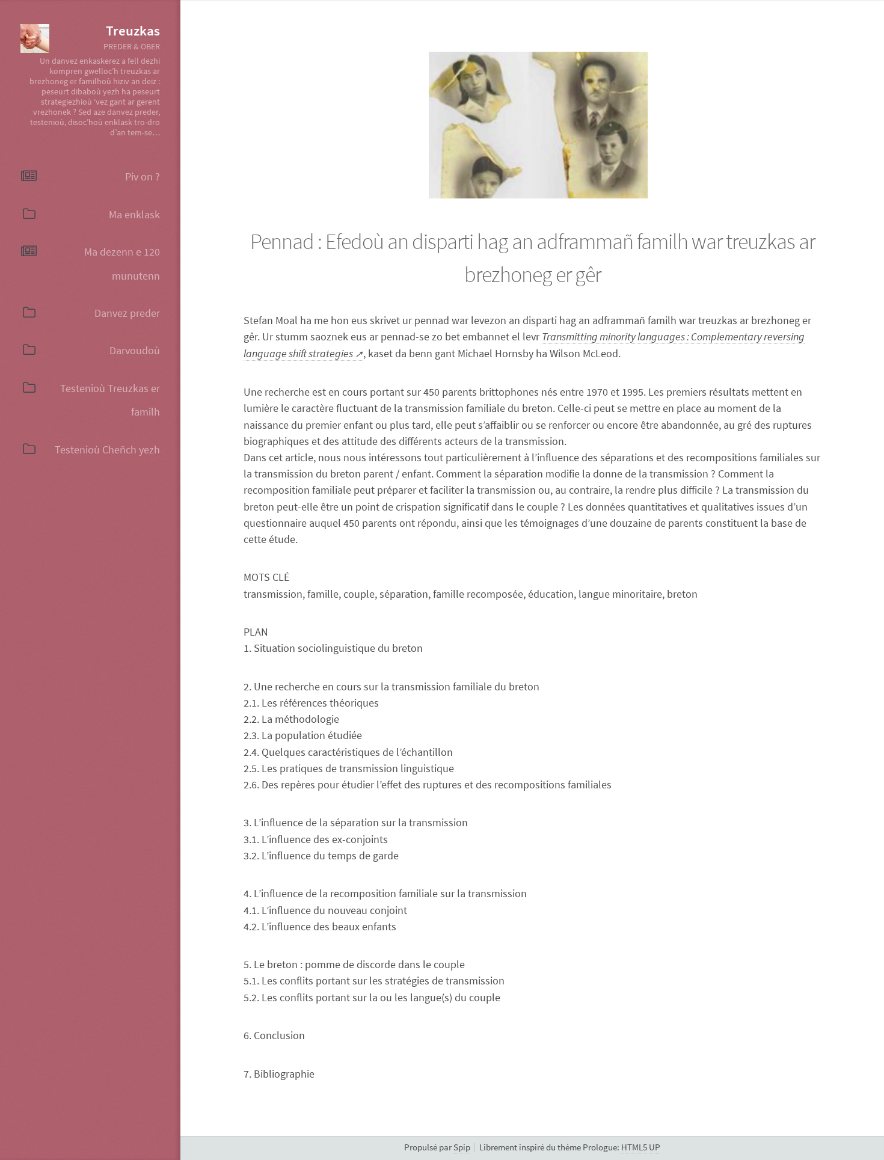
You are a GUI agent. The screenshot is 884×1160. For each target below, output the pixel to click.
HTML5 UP (640, 1147)
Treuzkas (133, 30)
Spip (461, 1147)
